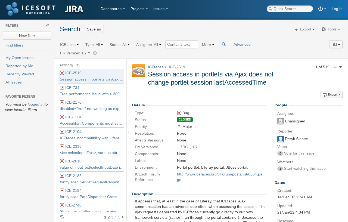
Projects (137, 9)
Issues (158, 9)
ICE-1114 (72, 117)
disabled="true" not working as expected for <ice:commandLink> (92, 108)
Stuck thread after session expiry (88, 211)
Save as (94, 29)
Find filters (14, 45)
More (206, 44)
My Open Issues (19, 57)
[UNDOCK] (47, 25)
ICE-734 (71, 87)
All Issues (13, 82)
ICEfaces (155, 67)
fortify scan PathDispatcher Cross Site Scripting (92, 197)
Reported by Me (19, 66)
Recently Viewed (19, 74)
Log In (337, 9)
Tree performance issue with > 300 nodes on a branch (92, 94)
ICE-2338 (73, 146)
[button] (305, 29)
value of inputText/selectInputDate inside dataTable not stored (92, 167)
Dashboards (111, 9)
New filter (27, 35)
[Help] (322, 8)
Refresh (62, 217)
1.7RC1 (183, 147)
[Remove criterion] (95, 53)
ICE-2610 (73, 161)
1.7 (195, 147)
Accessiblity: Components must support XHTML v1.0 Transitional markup (92, 123)
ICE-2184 (73, 190)
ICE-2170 (73, 102)
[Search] (224, 44)
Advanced (242, 44)
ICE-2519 (73, 73)
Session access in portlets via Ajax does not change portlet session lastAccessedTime (92, 79)
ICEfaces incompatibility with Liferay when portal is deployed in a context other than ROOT (92, 138)
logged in (36, 104)
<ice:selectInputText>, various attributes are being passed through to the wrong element (92, 152)
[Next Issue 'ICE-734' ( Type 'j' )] (340, 67)
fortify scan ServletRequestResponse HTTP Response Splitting (92, 182)
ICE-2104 (73, 132)
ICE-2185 (73, 176)
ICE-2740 (73, 205)
